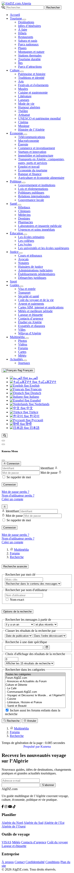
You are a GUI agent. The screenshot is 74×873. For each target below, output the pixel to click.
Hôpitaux (24, 207)
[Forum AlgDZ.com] (35, 678)
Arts (21, 81)
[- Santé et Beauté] (35, 706)
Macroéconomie (28, 140)
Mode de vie (26, 103)
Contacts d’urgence (30, 318)
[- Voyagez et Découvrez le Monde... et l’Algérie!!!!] (35, 695)
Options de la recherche (17, 611)
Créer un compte (12, 499)
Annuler (31, 720)
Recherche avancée (15, 566)
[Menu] (3, 440)
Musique (23, 126)
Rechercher (53, 7)
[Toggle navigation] (3, 444)
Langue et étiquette (30, 315)
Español (35, 400)
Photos (22, 340)
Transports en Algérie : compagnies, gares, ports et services (41, 161)
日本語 (34, 428)
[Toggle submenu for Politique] (23, 182)
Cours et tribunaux (30, 255)
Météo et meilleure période (35, 311)
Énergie (23, 144)
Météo (22, 355)
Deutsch (35, 393)
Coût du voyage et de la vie (36, 300)
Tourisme (16, 18)
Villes (21, 329)
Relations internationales (34, 196)
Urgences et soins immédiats (36, 229)
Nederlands (41, 404)
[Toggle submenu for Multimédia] (27, 338)
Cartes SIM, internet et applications (41, 307)
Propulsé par (31, 746)
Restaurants (25, 37)
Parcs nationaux (28, 44)
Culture (15, 70)
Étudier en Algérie (30, 322)
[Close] (3, 460)
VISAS (6, 842)
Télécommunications (31, 137)
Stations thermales (30, 55)
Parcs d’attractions (30, 66)
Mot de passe (49, 472)
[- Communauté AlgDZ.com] (35, 692)
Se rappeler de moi (19, 477)
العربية (33, 378)
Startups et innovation (32, 152)
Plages (22, 48)
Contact (20, 862)
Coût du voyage (57, 842)
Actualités (17, 359)
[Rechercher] (5, 435)
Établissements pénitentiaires (36, 274)
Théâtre (23, 111)
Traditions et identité (31, 77)
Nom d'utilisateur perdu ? (18, 495)
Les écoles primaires (31, 237)
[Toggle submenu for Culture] (22, 71)
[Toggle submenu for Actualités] (25, 360)
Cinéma (23, 122)
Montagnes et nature (31, 52)
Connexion (9, 484)
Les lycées (25, 244)
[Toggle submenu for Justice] (21, 253)
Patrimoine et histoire (31, 74)
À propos (8, 862)
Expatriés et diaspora (31, 326)
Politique (16, 181)
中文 (29, 408)
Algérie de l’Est (54, 822)
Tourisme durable (29, 59)
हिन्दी (28, 424)
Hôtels (22, 33)
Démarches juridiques (32, 277)
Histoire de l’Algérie (31, 129)
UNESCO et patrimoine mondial (39, 118)
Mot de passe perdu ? (15, 492)
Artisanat (24, 114)
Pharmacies (25, 222)
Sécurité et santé (28, 296)
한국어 (34, 416)
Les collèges (26, 240)
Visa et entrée (27, 289)
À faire (22, 29)
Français (27, 370)
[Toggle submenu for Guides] (21, 286)
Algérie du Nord (12, 822)
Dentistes (24, 218)
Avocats (23, 259)
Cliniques (24, 211)
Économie (17, 133)
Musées (23, 89)
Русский (37, 420)
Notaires (23, 263)
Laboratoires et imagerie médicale (40, 226)
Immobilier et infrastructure (35, 155)
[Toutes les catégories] (35, 674)
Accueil (15, 14)
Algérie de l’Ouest (13, 826)
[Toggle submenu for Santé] (19, 204)
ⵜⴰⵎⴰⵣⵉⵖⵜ (46, 382)
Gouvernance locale (31, 200)
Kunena (45, 746)
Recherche (13, 720)
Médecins (24, 215)
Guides (15, 285)
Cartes (22, 352)
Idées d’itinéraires (29, 26)
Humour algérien (29, 107)
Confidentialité (35, 862)
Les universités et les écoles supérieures (43, 248)
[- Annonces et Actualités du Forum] (35, 681)
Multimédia (17, 337)
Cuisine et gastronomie (33, 92)
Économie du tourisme (32, 170)
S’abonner (48, 785)
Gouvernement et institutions (36, 185)
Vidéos (22, 344)
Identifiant (47, 468)
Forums (23, 348)
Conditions (52, 862)
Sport (13, 281)
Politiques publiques (31, 192)
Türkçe (33, 412)
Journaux (24, 363)
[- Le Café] (35, 688)
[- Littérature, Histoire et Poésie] (35, 702)
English (34, 385)
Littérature (24, 96)
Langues (23, 100)
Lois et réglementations (33, 189)
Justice (14, 252)
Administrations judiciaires (35, 270)
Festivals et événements (33, 85)
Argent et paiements (31, 303)
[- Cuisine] (35, 699)
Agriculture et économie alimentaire (41, 177)
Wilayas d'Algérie (29, 333)
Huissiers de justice (30, 266)
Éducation (17, 233)
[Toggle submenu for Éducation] (25, 234)
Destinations (26, 22)
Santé (14, 203)
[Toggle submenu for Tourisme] (24, 19)
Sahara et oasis (27, 40)
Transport (24, 292)
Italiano (34, 396)
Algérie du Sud (33, 822)
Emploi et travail (28, 166)
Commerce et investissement (36, 148)
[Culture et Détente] (35, 685)
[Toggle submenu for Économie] (25, 134)
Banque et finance (30, 174)
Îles (20, 63)
